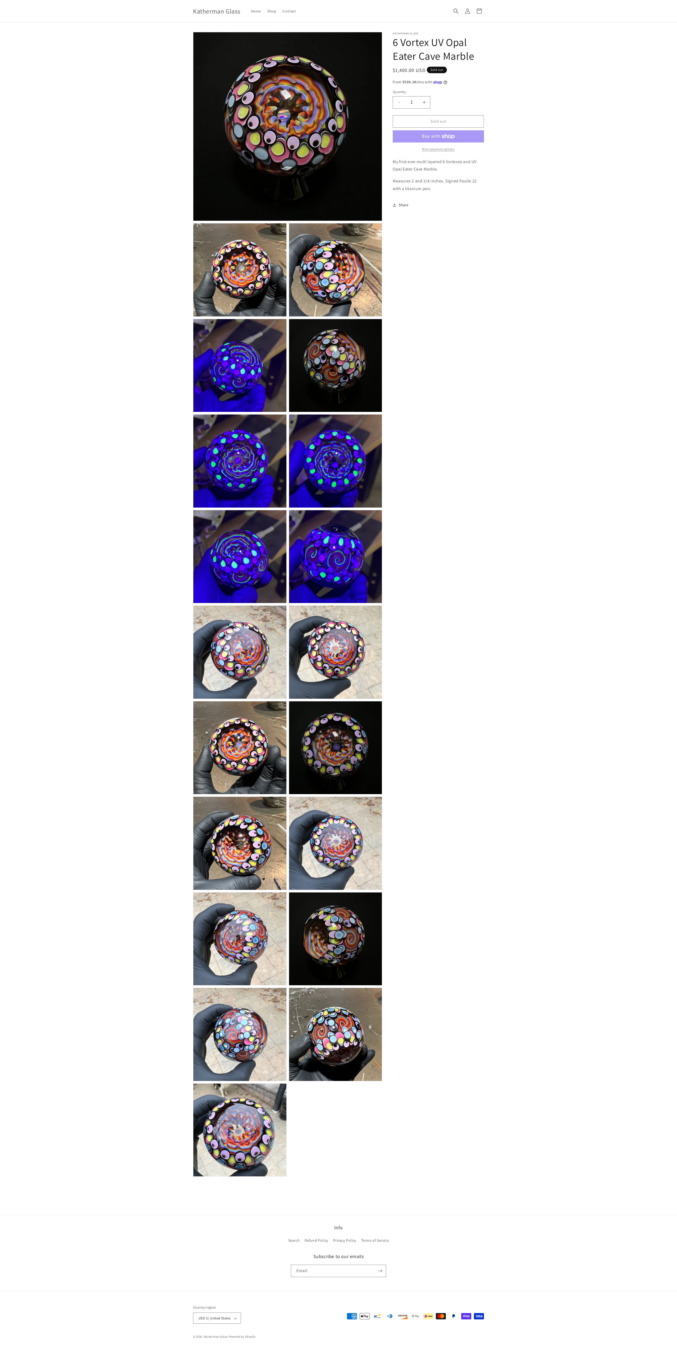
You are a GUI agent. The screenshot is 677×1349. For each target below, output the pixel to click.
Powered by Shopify (242, 1337)
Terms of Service (375, 1240)
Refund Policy (316, 1240)
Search (294, 1240)
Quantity (399, 92)
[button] (456, 11)
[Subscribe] (380, 1271)
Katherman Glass (216, 1337)
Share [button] (404, 204)
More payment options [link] (438, 149)
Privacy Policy (344, 1240)
